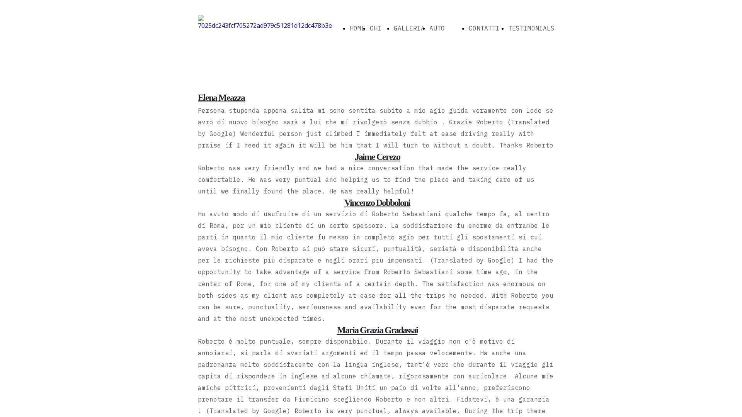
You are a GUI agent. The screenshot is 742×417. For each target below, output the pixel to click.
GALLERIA (409, 28)
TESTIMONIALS (531, 28)
